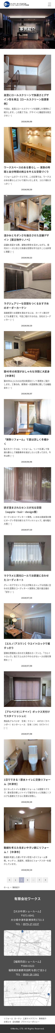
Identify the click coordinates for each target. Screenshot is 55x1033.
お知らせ (7, 1021)
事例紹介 (42, 1018)
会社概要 (16, 1021)
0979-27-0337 (31, 924)
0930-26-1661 (31, 974)
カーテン (18, 1018)
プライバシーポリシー (30, 1021)
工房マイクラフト (30, 1018)
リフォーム (8, 1018)
